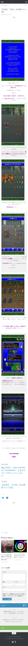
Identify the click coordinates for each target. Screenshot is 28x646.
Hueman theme (21, 638)
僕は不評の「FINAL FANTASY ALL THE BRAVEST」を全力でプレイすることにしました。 (13, 471)
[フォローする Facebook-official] (26, 605)
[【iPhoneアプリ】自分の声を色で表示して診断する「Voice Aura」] (20, 546)
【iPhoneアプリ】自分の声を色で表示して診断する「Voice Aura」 (19, 556)
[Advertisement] (14, 28)
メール (16, 582)
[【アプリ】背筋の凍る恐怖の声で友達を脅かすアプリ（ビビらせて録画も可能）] (7, 546)
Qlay (2, 2)
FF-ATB (6, 532)
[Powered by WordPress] (9, 638)
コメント (5, 572)
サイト (4, 587)
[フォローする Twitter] (24, 605)
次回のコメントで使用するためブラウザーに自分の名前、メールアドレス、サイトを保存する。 (14, 594)
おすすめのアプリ (5, 5)
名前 (4, 582)
